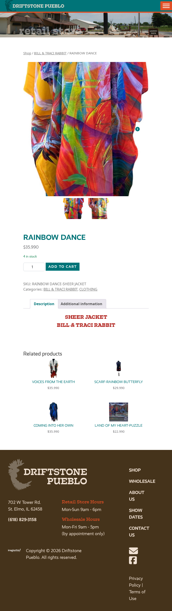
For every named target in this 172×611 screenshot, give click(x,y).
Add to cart (62, 266)
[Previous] (34, 129)
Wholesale (142, 481)
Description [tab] (44, 303)
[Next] (137, 129)
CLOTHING (88, 289)
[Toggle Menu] (166, 6)
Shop (27, 53)
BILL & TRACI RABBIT (50, 53)
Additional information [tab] (81, 303)
